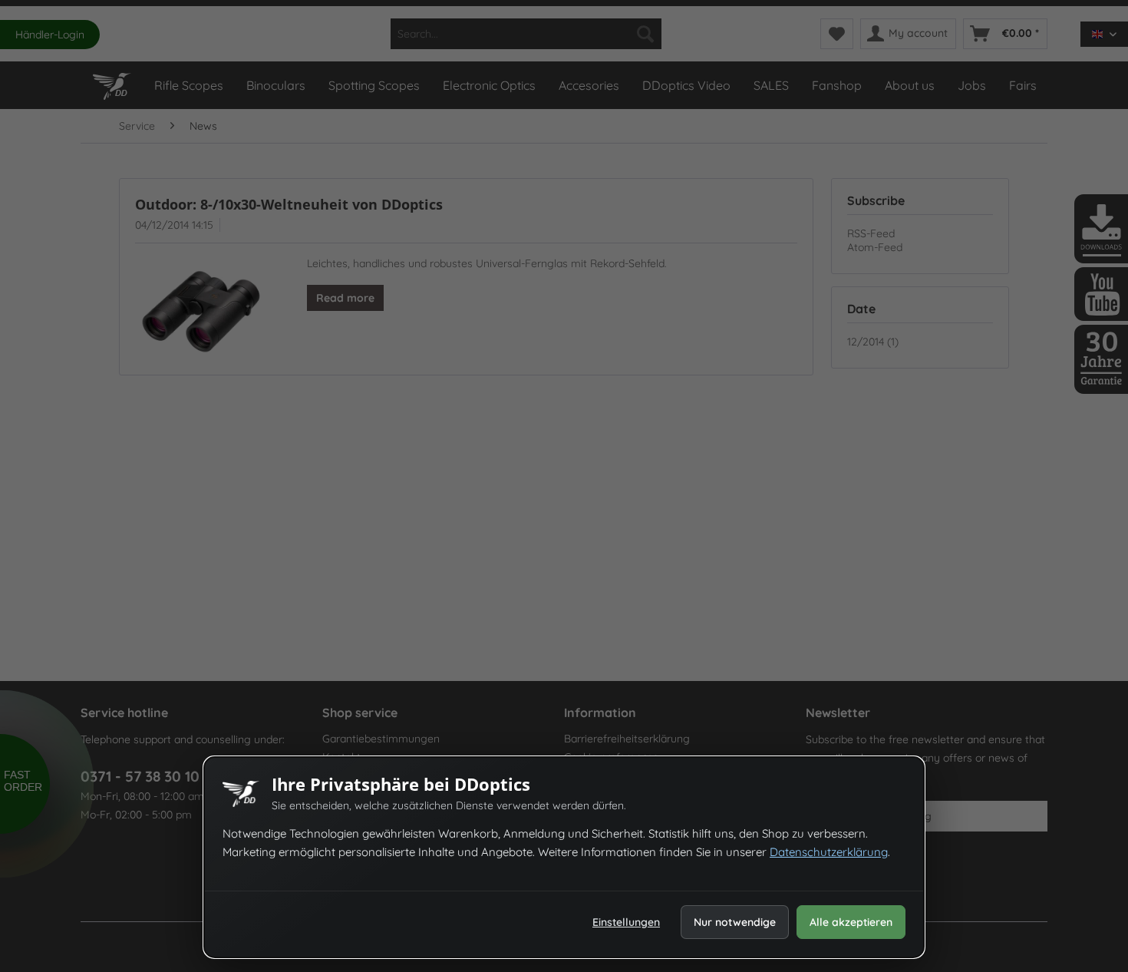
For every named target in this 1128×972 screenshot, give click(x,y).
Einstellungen (626, 922)
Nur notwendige (735, 922)
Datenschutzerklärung (829, 852)
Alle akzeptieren (851, 922)
